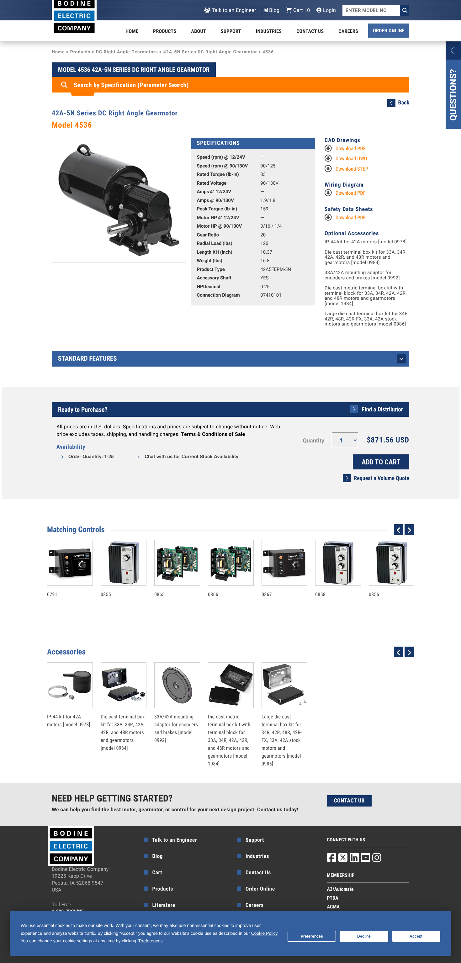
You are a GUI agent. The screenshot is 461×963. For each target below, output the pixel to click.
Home (131, 31)
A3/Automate (340, 889)
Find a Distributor (382, 409)
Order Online (389, 31)
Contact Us (310, 31)
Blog (274, 10)
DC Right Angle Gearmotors (127, 52)
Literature (163, 905)
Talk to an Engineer (233, 10)
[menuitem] (132, 31)
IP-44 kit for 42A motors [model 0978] (366, 242)
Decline (364, 936)
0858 (331, 580)
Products (164, 31)
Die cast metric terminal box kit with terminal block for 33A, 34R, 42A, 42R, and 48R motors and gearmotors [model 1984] (366, 295)
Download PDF (351, 148)
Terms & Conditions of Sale (213, 434)
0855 (117, 580)
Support (231, 31)
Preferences (312, 936)
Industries (269, 31)
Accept (416, 936)
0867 (278, 580)
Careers (348, 31)
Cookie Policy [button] (264, 933)
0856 (385, 580)
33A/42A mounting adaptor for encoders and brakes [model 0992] (362, 275)
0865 (170, 580)
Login (329, 10)
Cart (157, 873)
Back (403, 102)
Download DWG (351, 158)
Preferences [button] (150, 940)
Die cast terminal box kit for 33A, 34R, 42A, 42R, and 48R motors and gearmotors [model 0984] (365, 257)
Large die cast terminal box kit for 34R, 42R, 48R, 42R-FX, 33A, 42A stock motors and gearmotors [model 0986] (367, 319)
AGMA (333, 907)
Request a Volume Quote (381, 478)
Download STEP (352, 169)
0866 (224, 580)
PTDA (332, 898)
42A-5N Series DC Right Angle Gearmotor (210, 52)
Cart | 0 (301, 10)
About (198, 31)
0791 (63, 580)
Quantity (313, 440)
